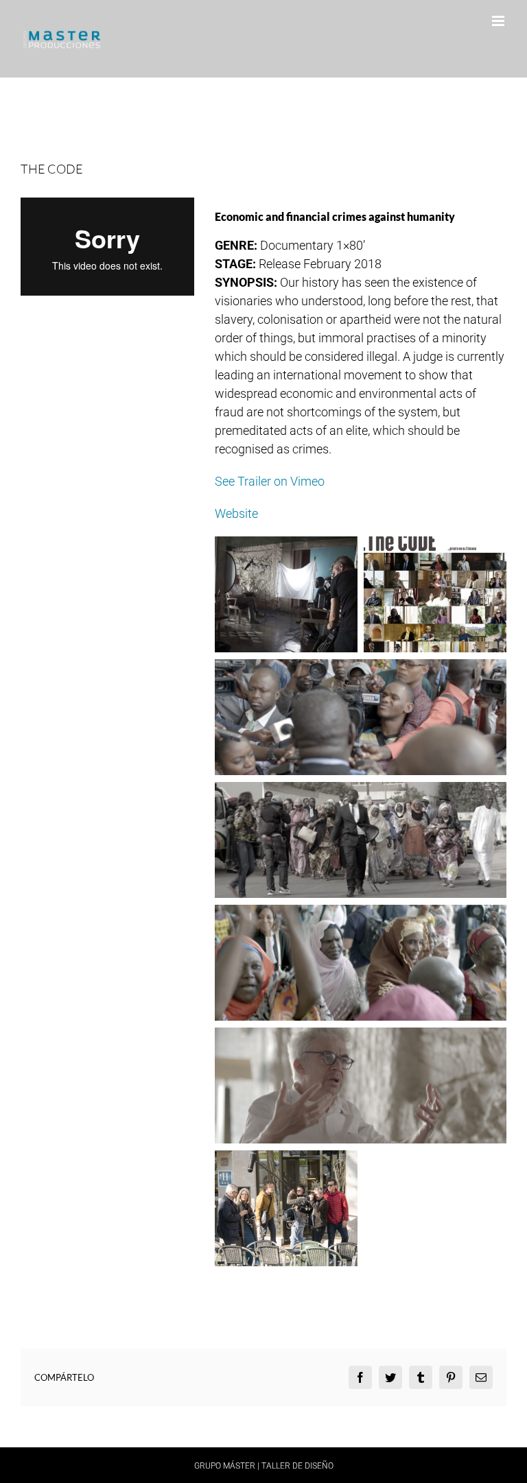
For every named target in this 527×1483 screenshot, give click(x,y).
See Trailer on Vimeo (270, 481)
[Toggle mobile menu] (499, 21)
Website (236, 513)
